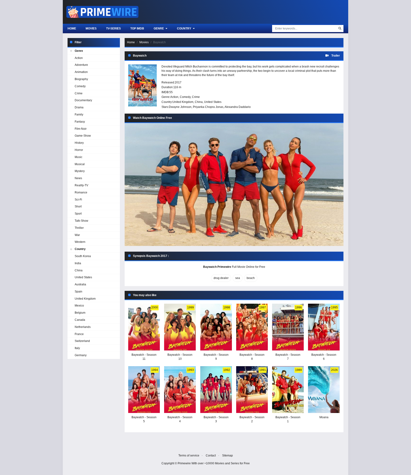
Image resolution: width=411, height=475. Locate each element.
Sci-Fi (78, 199)
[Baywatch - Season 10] (180, 327)
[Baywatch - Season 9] (216, 327)
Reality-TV (81, 185)
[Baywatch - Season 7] (288, 327)
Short (78, 206)
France (79, 334)
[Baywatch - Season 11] (144, 327)
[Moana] (324, 389)
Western (80, 242)
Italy (77, 348)
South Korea (83, 256)
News (78, 178)
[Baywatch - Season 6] (324, 327)
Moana (323, 417)
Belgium (80, 312)
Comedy (185, 97)
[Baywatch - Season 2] (252, 389)
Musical (80, 164)
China (199, 102)
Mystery (80, 171)
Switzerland (82, 341)
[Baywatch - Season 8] (252, 327)
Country (184, 28)
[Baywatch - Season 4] (180, 389)
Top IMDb (137, 28)
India (78, 263)
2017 (178, 82)
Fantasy (80, 121)
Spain (78, 291)
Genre (159, 28)
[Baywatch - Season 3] (216, 389)
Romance (81, 192)
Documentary (83, 100)
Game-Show (83, 135)
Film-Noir (81, 128)
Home (72, 28)
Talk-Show (81, 220)
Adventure (81, 65)
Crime (196, 97)
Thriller (79, 228)
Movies (91, 28)
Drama (79, 107)
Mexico (79, 305)
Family (79, 114)
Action (174, 97)
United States (212, 102)
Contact (211, 455)
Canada (80, 319)
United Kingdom (182, 102)
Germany (81, 355)
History (79, 142)
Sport (78, 213)
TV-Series (113, 28)
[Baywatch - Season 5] (144, 389)
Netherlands (83, 327)
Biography (81, 79)
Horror (79, 150)
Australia (80, 284)
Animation (81, 72)
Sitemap (227, 455)
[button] (234, 184)
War (77, 235)
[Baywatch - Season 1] (288, 389)
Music (78, 157)
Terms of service (188, 455)
